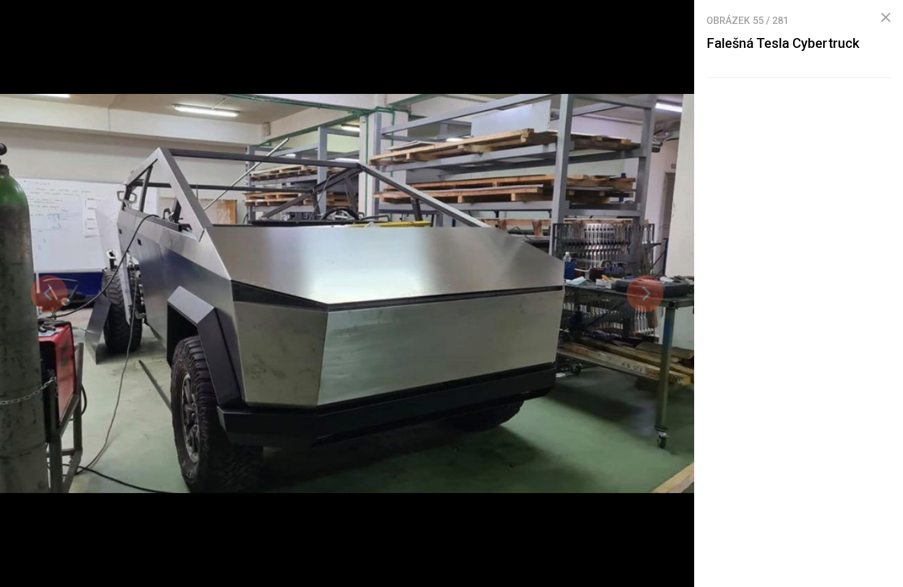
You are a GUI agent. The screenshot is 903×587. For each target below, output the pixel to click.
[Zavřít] (886, 17)
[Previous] (49, 293)
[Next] (645, 293)
